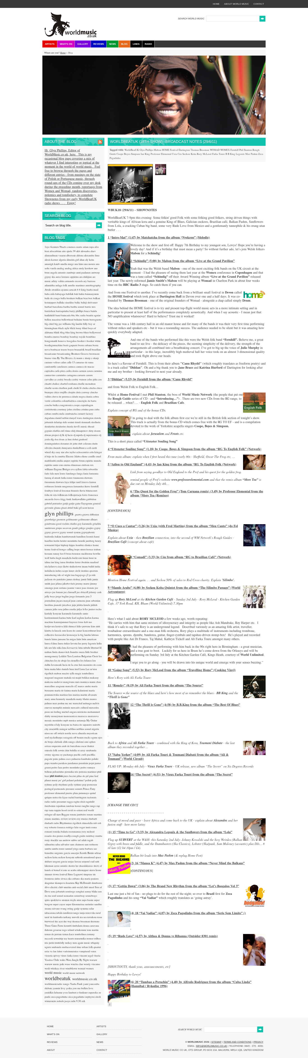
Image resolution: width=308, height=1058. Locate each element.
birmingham (51, 328)
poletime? (79, 780)
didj (73, 430)
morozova (93, 716)
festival (58, 490)
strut (79, 900)
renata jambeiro (78, 814)
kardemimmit (52, 617)
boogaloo (72, 341)
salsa (58, 844)
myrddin (49, 724)
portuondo (60, 788)
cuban (48, 413)
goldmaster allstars (87, 519)
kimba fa (50, 630)
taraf (98, 912)
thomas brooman (81, 921)
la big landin (85, 634)
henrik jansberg (86, 540)
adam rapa (88, 246)
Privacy (258, 1042)
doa (57, 439)
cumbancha (71, 413)
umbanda (57, 947)
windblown (71, 968)
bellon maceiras (53, 319)
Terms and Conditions (237, 1042)
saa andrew (65, 840)
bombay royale (78, 336)
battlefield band (53, 315)
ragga (70, 801)
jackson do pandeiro (56, 579)
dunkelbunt (79, 447)
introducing (51, 575)
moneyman (57, 716)
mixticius (82, 711)
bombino (91, 336)
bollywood (95, 332)
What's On (66, 44)
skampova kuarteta (65, 882)
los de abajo (60, 660)
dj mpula (78, 435)
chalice (56, 383)
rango (93, 806)
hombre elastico (84, 545)
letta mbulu (84, 647)
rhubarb (93, 818)
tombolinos (81, 934)
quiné (93, 793)
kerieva (59, 626)
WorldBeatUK (131, 149)
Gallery (82, 44)
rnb (95, 823)
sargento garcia (62, 853)
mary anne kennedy (55, 699)
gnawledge (51, 519)
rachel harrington (77, 797)
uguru (48, 947)
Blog (124, 44)
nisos (48, 733)
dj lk (62, 435)
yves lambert (70, 992)
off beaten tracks (82, 737)
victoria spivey (53, 955)
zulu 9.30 (76, 1001)
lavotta (74, 643)
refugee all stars (53, 814)
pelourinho (59, 771)
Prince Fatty (89, 788)
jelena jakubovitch (66, 583)
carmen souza (86, 370)
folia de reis (51, 494)
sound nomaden (65, 895)
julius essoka (70, 609)
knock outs (61, 630)
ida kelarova (51, 566)
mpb (66, 720)
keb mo (88, 622)
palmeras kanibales (81, 758)
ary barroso (89, 281)
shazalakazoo (86, 865)
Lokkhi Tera (65, 656)
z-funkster (82, 992)
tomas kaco (68, 934)
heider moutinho (69, 540)
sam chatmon (77, 844)
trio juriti (50, 942)
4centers (55, 246)
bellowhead (68, 319)
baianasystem (92, 294)
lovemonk (56, 664)
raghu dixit (80, 801)
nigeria (95, 729)
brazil (88, 349)
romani (49, 831)
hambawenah (69, 536)
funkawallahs (79, 499)
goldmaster (72, 519)
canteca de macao (85, 366)
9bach (63, 246)
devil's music (81, 426)
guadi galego (79, 528)
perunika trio (72, 771)
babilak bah (72, 294)
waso (68, 964)
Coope (120, 154)
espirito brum (78, 460)
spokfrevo (56, 900)
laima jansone (59, 639)
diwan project (52, 435)
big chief (50, 323)
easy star (60, 452)
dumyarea (67, 447)
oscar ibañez (87, 746)
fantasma (93, 473)
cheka (85, 388)
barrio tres (90, 306)
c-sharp (95, 358)
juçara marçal (63, 600)
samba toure (58, 848)
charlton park (66, 388)
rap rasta (49, 810)
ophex (92, 741)
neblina (72, 729)
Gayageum (87, 503)
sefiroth (79, 857)
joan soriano (60, 587)
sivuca (64, 878)
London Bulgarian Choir (85, 656)
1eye (47, 246)
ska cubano (74, 878)
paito (56, 758)
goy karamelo (85, 523)
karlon (88, 617)
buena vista (51, 358)
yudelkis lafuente (54, 992)
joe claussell (70, 592)
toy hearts (69, 938)
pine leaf (93, 776)
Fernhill (234, 149)
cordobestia (51, 409)
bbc (73, 315)
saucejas (75, 853)
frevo (57, 499)
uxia (47, 951)
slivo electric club (54, 887)
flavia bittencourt (88, 490)
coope (77, 405)
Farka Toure (218, 154)
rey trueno (83, 818)
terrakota (92, 917)
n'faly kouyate (62, 724)
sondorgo (70, 891)
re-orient (78, 810)
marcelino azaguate (55, 686)
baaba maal (92, 289)
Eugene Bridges (62, 469)
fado (47, 473)
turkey (69, 942)
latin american (89, 639)
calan (64, 362)
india (97, 566)
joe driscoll (83, 592)
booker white (94, 341)
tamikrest (68, 912)
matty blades (83, 699)
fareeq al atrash (53, 477)
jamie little (86, 579)
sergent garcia (60, 861)
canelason (62, 366)
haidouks (50, 536)
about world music (236, 4)
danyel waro (76, 418)
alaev (93, 251)
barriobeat (50, 311)
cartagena (72, 375)
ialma (48, 562)
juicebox (67, 605)
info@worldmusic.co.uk (211, 1046)
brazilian (96, 349)
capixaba (50, 370)
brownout (94, 353)
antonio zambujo (67, 272)
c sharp (87, 358)
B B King (230, 154)
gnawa (78, 514)
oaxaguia (68, 737)
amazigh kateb (52, 264)
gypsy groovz (52, 532)
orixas (48, 746)
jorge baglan (62, 596)
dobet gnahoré (79, 439)
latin (79, 639)
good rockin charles (67, 523)
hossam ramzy (52, 553)
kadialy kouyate (53, 613)
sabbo (74, 840)
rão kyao (63, 797)
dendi (78, 422)
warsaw (93, 959)
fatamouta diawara (82, 477)
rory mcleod (88, 831)
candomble (51, 366)
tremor (90, 938)
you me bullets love (83, 988)
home (216, 4)
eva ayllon (77, 469)
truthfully (60, 942)
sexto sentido (61, 865)
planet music (51, 780)
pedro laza (57, 767)
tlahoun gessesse (53, 930)
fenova (85, 482)
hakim (58, 536)
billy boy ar (89, 323)
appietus (74, 276)
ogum (94, 737)
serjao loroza (75, 861)
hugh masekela (64, 557)
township (59, 938)
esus (61, 465)
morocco (83, 716)
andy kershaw (86, 268)
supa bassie (88, 900)
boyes (71, 349)
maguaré (49, 677)
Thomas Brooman (200, 149)
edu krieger (96, 452)
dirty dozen (95, 430)
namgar (64, 729)
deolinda (95, 422)
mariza (76, 694)
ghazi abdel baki (70, 507)
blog (62, 332)
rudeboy (90, 835)
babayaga (60, 294)
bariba (67, 306)
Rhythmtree (66, 823)
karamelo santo (80, 613)
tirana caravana (91, 925)
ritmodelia (87, 823)
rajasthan (61, 806)
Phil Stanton (245, 149)
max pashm (59, 703)
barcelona (58, 306)
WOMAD (215, 149)
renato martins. (53, 818)
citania (89, 396)
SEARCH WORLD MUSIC (191, 18)
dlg (53, 439)
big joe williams (63, 323)
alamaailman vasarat (55, 255)
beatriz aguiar (93, 315)
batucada (66, 315)
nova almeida (79, 733)
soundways (91, 895)
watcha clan (77, 964)
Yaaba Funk (76, 984)
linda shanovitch (61, 652)
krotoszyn (72, 634)
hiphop (65, 545)
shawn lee (73, 865)
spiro (48, 900)
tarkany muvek (71, 917)
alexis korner (52, 259)
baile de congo (53, 298)
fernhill (95, 486)
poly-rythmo (75, 784)
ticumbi (68, 925)
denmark (86, 422)
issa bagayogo (78, 575)
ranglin (86, 806)
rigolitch (77, 823)
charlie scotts (52, 388)
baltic (78, 302)
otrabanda (91, 750)
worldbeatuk (58, 978)
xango (66, 984)
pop (84, 784)
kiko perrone (84, 626)
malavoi (58, 682)
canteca (72, 366)
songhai (80, 891)
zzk (83, 1001)
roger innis (85, 827)
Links (136, 44)
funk (69, 499)
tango (76, 912)
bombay (65, 336)
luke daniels (62, 669)
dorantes (65, 443)
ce (55, 379)
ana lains (79, 264)
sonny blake (91, 891)
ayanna (65, 289)
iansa (63, 562)
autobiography (93, 285)
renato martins (94, 814)
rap (98, 806)
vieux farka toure (70, 955)
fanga (80, 473)
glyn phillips (60, 513)
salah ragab (87, 840)
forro (85, 494)
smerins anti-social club (76, 887)
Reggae (66, 814)
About (51, 1050)
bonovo (62, 341)
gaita (78, 503)
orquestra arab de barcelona (66, 746)
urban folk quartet (91, 947)
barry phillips (76, 311)
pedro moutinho (71, 767)
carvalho (49, 379)
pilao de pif (83, 776)
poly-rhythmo (60, 784)
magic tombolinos (84, 673)
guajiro (90, 528)
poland (70, 780)
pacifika (91, 754)
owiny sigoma (52, 754)
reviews (73, 818)
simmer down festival (56, 874)
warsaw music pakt (55, 964)
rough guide (79, 835)
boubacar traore (59, 349)
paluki (95, 758)
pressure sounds (74, 788)
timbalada (77, 925)
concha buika (52, 405)
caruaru (81, 375)
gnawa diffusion (90, 514)
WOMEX (225, 149)
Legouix (240, 154)
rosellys (68, 835)
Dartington (184, 149)
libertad (95, 647)
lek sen (49, 647)
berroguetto (96, 319)
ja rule (92, 575)
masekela (71, 699)
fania (86, 473)
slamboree (97, 882)
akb (78, 251)
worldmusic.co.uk (84, 979)
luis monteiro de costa (90, 664)
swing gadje (73, 908)
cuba (96, 409)
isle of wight (64, 575)
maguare (59, 677)
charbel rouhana (69, 383)
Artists (50, 44)
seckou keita (51, 857)
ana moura (90, 264)
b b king (82, 289)
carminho (61, 375)
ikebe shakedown (72, 566)
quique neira (51, 797)
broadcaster (51, 353)
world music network (74, 973)
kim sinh (95, 626)
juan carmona (78, 600)
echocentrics (83, 452)
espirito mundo (93, 460)
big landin (77, 323)
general (97, 503)
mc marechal (76, 703)
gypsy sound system (70, 532)
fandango (71, 473)
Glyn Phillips (146, 149)
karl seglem (78, 617)
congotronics (66, 405)
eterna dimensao (73, 465)
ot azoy (82, 750)
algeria (63, 259)
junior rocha (95, 609)
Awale (48, 289)
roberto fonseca (57, 827)
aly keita (89, 259)
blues (86, 332)
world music (54, 972)
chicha (93, 388)
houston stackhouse (82, 553)
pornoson (92, 784)
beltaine (78, 319)
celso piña (92, 379)
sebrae (97, 853)
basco (87, 311)
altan (82, 259)
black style (64, 328)
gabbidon (91, 499)
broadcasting (64, 353)
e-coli (88, 447)
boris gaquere (70, 345)
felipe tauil (75, 482)
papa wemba (51, 763)
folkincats (62, 494)
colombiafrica (69, 400)
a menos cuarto (75, 246)
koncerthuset (90, 630)
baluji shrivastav (89, 302)
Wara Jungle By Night (78, 959)
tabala (59, 912)
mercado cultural (80, 707)
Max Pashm (251, 154)
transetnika (81, 938)
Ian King (145, 154)
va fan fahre (56, 951)
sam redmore (91, 844)
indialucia (50, 570)
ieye (60, 566)
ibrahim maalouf (90, 562)
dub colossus (85, 443)
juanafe (58, 605)
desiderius (50, 426)
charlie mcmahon (87, 383)
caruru (89, 375)
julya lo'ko (83, 609)
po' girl (62, 780)
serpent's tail (88, 861)
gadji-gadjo (69, 503)
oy (61, 754)
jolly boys (50, 596)
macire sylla (68, 673)
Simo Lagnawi (75, 874)
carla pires (60, 370)
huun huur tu (90, 557)
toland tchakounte (77, 930)
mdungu (87, 703)
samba (48, 848)
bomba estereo (52, 336)
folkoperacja (75, 494)
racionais (91, 797)
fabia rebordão (90, 469)
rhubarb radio (52, 823)
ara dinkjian (85, 276)
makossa (49, 682)
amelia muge (67, 264)
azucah (73, 289)
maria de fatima (63, 690)
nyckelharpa (56, 737)
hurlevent (77, 557)
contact (258, 4)
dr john (74, 443)
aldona (80, 255)
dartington (88, 418)
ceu (100, 379)
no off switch (58, 733)
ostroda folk (51, 750)
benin (86, 319)
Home (63, 52)
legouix (92, 643)
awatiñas (56, 289)
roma (94, 827)
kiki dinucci (70, 626)
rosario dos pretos (54, 835)
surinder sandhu (93, 904)
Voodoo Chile (52, 959)
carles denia (72, 370)
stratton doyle (69, 900)
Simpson (135, 154)
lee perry (83, 643)
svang (63, 908)
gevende (49, 507)
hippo (72, 545)
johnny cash (95, 592)
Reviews (98, 44)
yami (86, 984)
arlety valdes (58, 281)
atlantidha (50, 285)
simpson (88, 874)
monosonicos (71, 716)
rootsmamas (75, 831)
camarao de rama (84, 362)
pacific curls (80, 754)
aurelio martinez (76, 285)
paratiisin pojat (87, 763)
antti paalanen (83, 272)
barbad (49, 306)
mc (67, 703)
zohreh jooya (64, 1001)
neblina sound (84, 729)
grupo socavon (64, 528)
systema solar (87, 908)
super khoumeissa (75, 904)
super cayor (59, 904)
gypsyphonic (88, 532)
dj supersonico (91, 435)
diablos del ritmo (62, 430)
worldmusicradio (54, 984)
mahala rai (70, 677)
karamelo (67, 613)
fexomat (66, 490)
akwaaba (85, 251)
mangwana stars (71, 682)
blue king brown (74, 332)
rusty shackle (52, 840)
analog (61, 268)
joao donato (88, 587)
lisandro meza (77, 652)
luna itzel (74, 669)
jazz (53, 583)
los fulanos (86, 660)
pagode (49, 758)
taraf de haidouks (54, 917)
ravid (71, 810)
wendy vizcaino (92, 964)
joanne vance (74, 587)
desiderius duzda (65, 426)
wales (63, 959)
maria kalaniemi (80, 690)
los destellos (73, 660)
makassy (94, 677)
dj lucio (69, 435)
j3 (87, 575)
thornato (95, 921)
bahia (82, 294)
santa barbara (86, 848)
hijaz (58, 545)
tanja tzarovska (88, 912)
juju (74, 605)
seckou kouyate (66, 857)
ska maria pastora (89, 878)
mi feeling (56, 711)
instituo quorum (89, 570)
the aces (59, 921)
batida (94, 311)
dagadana (50, 418)
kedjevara (50, 626)
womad (82, 968)
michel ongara (69, 711)
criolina (77, 409)
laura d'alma (51, 643)
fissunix (75, 490)
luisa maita (50, 669)
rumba (98, 835)
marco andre (85, 686)
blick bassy (76, 328)
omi (86, 741)
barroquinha (62, 311)
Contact (102, 1050)
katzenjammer (61, 622)
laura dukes (64, 643)
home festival (52, 549)
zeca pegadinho (76, 996)
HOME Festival (170, 149)
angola (54, 272)
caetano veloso (53, 362)
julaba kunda (84, 605)
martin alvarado (88, 694)
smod (92, 887)
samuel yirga (72, 848)
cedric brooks (64, 379)
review (65, 818)
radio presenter (59, 801)
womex (90, 968)
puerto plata (72, 793)
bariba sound (78, 306)
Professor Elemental (161, 154)
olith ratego (69, 741)
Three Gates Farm (54, 925)
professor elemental (55, 793)
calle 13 (71, 362)
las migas (72, 639)
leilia (99, 643)
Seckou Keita (189, 154)
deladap (58, 422)
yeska (69, 988)
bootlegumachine (54, 345)
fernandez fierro (82, 486)
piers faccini (70, 776)
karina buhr (65, 617)
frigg (63, 499)
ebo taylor (70, 452)
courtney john (65, 409)
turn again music (82, 942)
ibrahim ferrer (73, 562)
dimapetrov (82, 430)
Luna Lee (85, 669)
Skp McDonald (83, 882)
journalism (50, 600)
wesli (48, 968)
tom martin (93, 930)
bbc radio (81, 315)
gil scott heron (86, 507)
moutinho (58, 720)
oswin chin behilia (68, 750)
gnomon (61, 519)
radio (48, 801)
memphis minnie (62, 707)
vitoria (97, 955)
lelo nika (57, 647)
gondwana (50, 523)
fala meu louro (58, 473)
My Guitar (91, 720)
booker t (82, 341)
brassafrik (79, 349)
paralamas (73, 763)
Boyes (127, 154)
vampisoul (85, 951)
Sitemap (216, 1042)
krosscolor (61, 634)
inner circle (75, 570)
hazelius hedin (52, 540)
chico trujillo (61, 392)
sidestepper (83, 870)
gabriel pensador (54, 503)
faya (67, 482)
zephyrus (90, 996)
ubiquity (95, 942)
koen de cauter (75, 630)
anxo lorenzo (63, 276)
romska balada (61, 831)
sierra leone (95, 870)
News (112, 44)
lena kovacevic (70, 647)
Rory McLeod (204, 154)
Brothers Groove (80, 353)
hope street (80, 549)
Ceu (180, 154)
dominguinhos (52, 443)
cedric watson (79, 379)
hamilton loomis (85, 536)
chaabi (48, 383)
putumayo (84, 793)
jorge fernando (77, 596)
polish (88, 780)
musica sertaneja (77, 720)
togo (65, 930)
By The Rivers (65, 358)
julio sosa (58, 609)
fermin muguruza (64, 486)
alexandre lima (91, 255)
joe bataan (58, 592)
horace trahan (93, 549)
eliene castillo (88, 456)
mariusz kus (66, 694)
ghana (57, 507)
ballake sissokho (66, 302)
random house (74, 806)
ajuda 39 (71, 251)
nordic (68, 733)
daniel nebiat (62, 418)
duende (57, 447)
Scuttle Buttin (87, 853)
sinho (58, 878)
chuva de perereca (61, 396)
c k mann (78, 358)
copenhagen (86, 405)
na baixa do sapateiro (81, 724)
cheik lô (77, 388)
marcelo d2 (71, 686)
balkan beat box (84, 298)
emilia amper (64, 460)
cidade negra (78, 396)
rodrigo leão (72, 827)
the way (68, 921)
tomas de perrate (53, 934)
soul (54, 895)
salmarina (50, 844)
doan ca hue (65, 439)
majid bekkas (83, 677)
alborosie (71, 255)
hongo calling (66, 549)
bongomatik (51, 341)
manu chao (95, 682)
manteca (85, 682)
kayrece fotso (76, 622)
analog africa (72, 268)
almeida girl (73, 259)
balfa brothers (68, 298)
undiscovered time (72, 947)
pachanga (68, 754)
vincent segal (86, 955)
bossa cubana (85, 345)
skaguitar (50, 882)
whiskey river (58, 968)
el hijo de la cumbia (55, 456)
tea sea (83, 917)
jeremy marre (83, 583)
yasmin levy (59, 988)
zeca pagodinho (59, 996)
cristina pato (87, 409)
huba (53, 557)
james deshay (74, 579)
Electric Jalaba (73, 456)
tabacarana (50, 912)
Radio (148, 44)
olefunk (58, 741)
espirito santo (52, 465)
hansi (96, 536)
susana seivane (52, 908)
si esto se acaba (69, 870)
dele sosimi (69, 422)
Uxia (174, 154)
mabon (58, 673)
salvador (65, 844)
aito (64, 251)
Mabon (157, 149)
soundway (79, 895)
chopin (72, 392)
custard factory (85, 413)
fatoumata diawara (54, 482)
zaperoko (93, 992)
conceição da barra (86, 400)
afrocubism (56, 251)
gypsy (97, 528)
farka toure (67, 477)
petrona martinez (88, 771)
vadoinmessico (71, 951)
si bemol (56, 870)
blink (57, 332)
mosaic (49, 720)
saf (79, 840)
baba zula (50, 294)
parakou (63, 763)
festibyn (49, 490)
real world (88, 810)
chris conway (83, 392)
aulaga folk (61, 285)
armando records (74, 281)
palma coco (65, 758)
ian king (55, 562)
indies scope (62, 570)
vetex (93, 951)
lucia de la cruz (70, 664)
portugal (49, 788)
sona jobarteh (58, 891)
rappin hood (61, 810)
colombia (56, 400)
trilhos (97, 938)
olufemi (80, 741)
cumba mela (58, 413)
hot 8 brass (66, 553)
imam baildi (88, 566)
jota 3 (89, 596)
